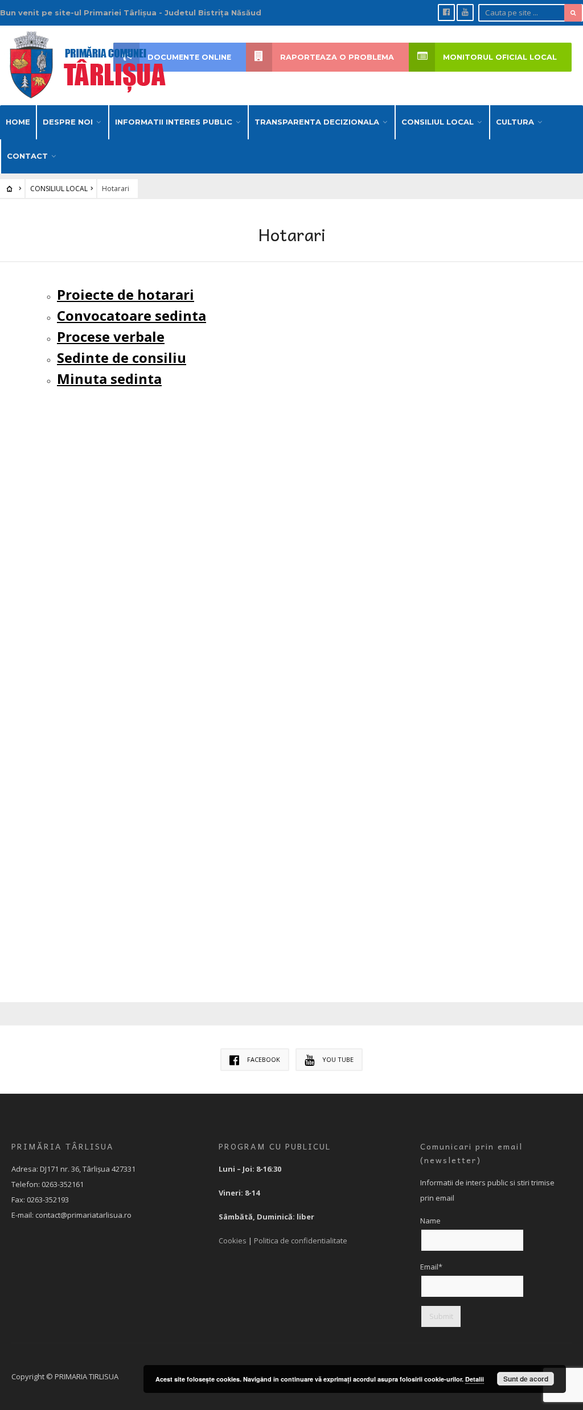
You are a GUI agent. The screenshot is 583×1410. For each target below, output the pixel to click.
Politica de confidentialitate (300, 1240)
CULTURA (515, 121)
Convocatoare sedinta (131, 315)
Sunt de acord (525, 1379)
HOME (18, 121)
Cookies (233, 1240)
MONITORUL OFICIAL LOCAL (500, 57)
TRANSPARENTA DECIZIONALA (316, 121)
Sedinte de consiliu (121, 357)
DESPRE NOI (68, 121)
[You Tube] (465, 12)
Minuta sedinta (109, 378)
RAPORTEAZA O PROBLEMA (337, 57)
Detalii (474, 1379)
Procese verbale (111, 336)
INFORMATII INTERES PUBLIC (173, 121)
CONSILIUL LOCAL (437, 121)
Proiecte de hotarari (125, 294)
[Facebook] (446, 12)
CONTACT (27, 155)
